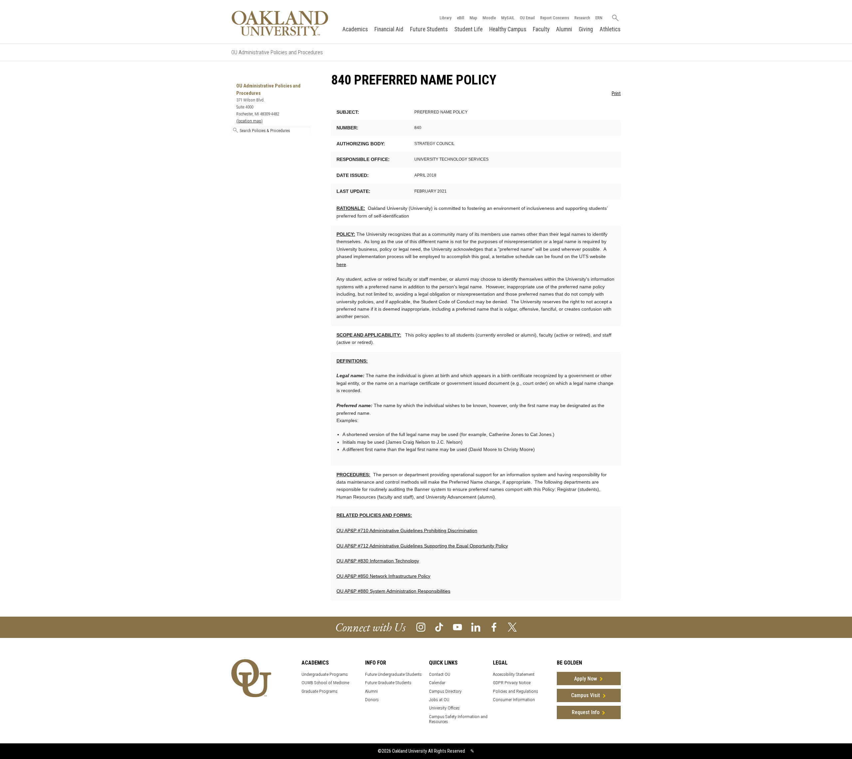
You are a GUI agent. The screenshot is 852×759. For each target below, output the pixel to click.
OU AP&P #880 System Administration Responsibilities (393, 591)
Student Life (468, 29)
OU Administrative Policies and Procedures (277, 52)
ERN (598, 17)
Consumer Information (514, 699)
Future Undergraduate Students (393, 674)
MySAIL (508, 17)
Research (582, 17)
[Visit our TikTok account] (439, 627)
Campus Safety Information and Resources (458, 719)
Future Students (429, 29)
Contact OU (439, 674)
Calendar (437, 682)
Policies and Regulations (515, 691)
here (341, 264)
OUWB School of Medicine (325, 682)
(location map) (249, 120)
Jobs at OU (439, 699)
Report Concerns (554, 17)
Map (473, 17)
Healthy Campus (507, 29)
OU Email (527, 17)
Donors (372, 699)
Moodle (489, 17)
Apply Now (585, 679)
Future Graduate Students (388, 682)
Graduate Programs (319, 691)
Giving (586, 29)
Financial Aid (388, 29)
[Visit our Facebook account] (494, 627)
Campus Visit (585, 695)
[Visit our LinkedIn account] (475, 627)
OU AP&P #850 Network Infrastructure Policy (383, 576)
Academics (355, 29)
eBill (460, 17)
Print (616, 93)
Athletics (610, 29)
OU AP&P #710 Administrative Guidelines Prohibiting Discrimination (406, 530)
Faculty (541, 29)
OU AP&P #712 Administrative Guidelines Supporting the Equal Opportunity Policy (422, 545)
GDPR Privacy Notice (512, 682)
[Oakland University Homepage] (280, 23)
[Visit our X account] (512, 627)
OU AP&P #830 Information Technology (377, 560)
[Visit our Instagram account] (420, 627)
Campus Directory (445, 691)
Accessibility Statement (513, 674)
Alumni (564, 29)
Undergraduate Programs (325, 674)
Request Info (585, 712)
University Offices (444, 707)
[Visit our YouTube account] (457, 627)
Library (446, 17)
